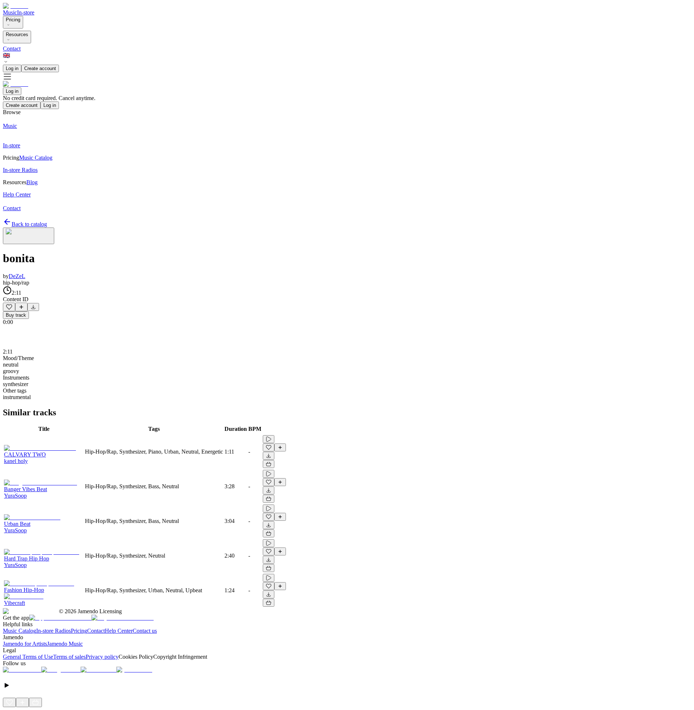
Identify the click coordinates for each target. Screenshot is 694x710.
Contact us (145, 631)
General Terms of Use (28, 657)
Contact (12, 49)
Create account (40, 68)
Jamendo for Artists (25, 644)
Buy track (16, 315)
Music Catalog (19, 631)
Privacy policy (102, 657)
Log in (12, 68)
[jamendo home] (15, 6)
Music (10, 12)
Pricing (13, 19)
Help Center (119, 631)
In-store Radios (53, 631)
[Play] (28, 236)
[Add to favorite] (9, 307)
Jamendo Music (65, 644)
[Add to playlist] (21, 307)
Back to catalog (29, 224)
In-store (25, 12)
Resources (17, 34)
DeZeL (17, 276)
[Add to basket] (268, 464)
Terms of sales (69, 657)
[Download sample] (33, 307)
